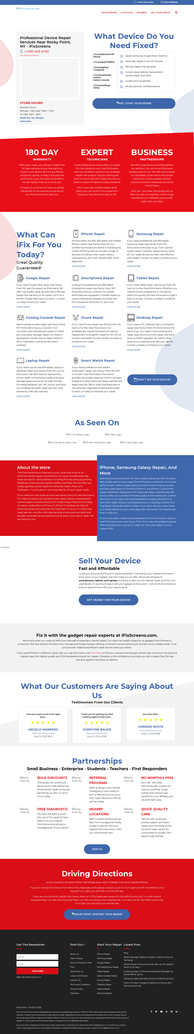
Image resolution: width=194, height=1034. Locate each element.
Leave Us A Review (79, 976)
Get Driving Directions (29, 55)
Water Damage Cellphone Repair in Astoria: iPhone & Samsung (148, 958)
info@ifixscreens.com (110, 1028)
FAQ (72, 967)
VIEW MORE (78, 266)
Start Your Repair (138, 103)
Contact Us (75, 980)
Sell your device (160, 12)
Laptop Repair (103, 989)
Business (142, 12)
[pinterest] (171, 1011)
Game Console (101, 80)
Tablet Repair (103, 971)
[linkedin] (177, 1011)
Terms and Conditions (80, 984)
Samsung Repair (104, 958)
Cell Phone (103, 55)
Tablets (110, 62)
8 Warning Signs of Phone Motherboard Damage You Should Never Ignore (148, 973)
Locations (127, 12)
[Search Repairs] (176, 12)
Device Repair (109, 12)
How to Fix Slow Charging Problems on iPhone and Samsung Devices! (147, 984)
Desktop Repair (104, 984)
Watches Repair (104, 993)
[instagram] (166, 1011)
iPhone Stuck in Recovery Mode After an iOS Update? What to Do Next (149, 965)
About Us (74, 954)
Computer (99, 70)
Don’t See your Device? (154, 379)
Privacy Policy (76, 989)
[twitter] (156, 1011)
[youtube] (161, 1011)
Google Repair (103, 963)
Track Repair (170, 2)
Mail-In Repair (76, 958)
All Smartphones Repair (108, 967)
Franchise (74, 993)
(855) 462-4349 (23, 977)
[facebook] (151, 1011)
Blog (126, 953)
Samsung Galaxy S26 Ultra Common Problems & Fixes (149, 978)
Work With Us (76, 971)
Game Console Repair (107, 976)
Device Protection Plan (81, 963)
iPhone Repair (103, 954)
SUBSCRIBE (37, 971)
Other (96, 88)
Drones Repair (103, 980)
